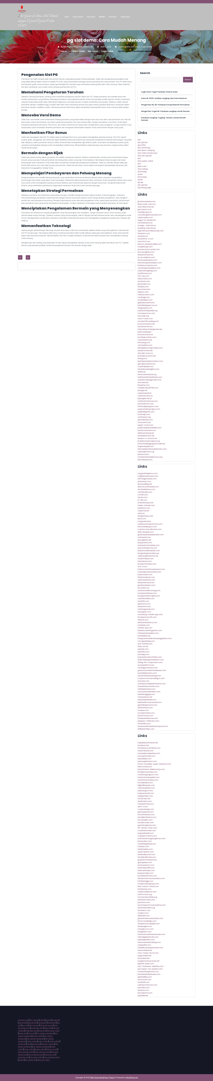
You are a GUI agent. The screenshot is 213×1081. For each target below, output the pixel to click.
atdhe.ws (142, 372)
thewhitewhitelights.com (148, 369)
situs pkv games (145, 155)
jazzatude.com (144, 284)
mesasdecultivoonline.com (149, 572)
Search (145, 73)
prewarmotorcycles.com (149, 249)
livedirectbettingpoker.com (150, 630)
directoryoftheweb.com (148, 486)
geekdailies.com (145, 977)
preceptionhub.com (146, 756)
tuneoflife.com (144, 723)
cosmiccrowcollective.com (149, 529)
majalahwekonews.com (148, 476)
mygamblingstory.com (148, 473)
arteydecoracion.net (147, 356)
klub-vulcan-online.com (148, 886)
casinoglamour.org (146, 451)
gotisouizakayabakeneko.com (151, 534)
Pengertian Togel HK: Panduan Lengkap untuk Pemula (165, 111)
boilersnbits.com (145, 574)
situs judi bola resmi (25, 1052)
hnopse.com (143, 710)
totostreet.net (144, 798)
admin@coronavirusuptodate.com (78, 46)
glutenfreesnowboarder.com (150, 918)
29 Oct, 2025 (105, 46)
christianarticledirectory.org (150, 457)
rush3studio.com (145, 492)
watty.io (141, 513)
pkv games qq (30, 1060)
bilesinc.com (143, 292)
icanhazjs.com (144, 414)
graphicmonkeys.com (147, 860)
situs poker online (145, 161)
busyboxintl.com (145, 542)
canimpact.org (144, 417)
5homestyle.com (145, 459)
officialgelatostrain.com (148, 937)
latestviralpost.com (146, 577)
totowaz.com (143, 681)
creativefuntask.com (147, 830)
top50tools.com (145, 273)
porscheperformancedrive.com (152, 905)
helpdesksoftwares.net (148, 742)
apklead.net (143, 995)
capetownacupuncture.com (150, 524)
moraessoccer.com (146, 313)
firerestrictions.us (145, 334)
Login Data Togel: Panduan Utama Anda (159, 92)
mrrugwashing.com (146, 641)
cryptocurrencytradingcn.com (151, 678)
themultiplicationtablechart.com (152, 449)
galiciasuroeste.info (146, 302)
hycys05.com (143, 588)
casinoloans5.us (144, 393)
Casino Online (78, 17)
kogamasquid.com (146, 446)
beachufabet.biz (145, 950)
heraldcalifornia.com (147, 857)
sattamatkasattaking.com (149, 942)
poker (140, 174)
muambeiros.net (145, 340)
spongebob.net (144, 540)
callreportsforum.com (147, 985)
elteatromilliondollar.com (149, 550)
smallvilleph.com (145, 300)
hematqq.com (23, 1057)
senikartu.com (144, 508)
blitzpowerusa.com (146, 582)
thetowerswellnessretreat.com (151, 934)
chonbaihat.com (145, 345)
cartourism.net (144, 422)
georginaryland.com (146, 364)
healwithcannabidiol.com (149, 923)
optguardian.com (145, 796)
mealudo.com (144, 625)
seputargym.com (145, 790)
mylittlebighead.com (147, 844)
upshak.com (143, 649)
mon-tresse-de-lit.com (148, 953)
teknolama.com (145, 561)
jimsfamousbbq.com (147, 201)
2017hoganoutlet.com (147, 478)
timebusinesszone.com (148, 718)
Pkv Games (91, 17)
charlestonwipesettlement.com (152, 683)
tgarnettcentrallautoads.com (151, 230)
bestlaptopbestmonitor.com (150, 361)
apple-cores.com (145, 425)
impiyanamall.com (146, 793)
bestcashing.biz (144, 332)
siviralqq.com (143, 654)
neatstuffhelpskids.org (147, 310)
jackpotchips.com (145, 873)
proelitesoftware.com (147, 875)
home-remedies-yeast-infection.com (154, 764)
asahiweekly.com (145, 849)
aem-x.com (143, 806)
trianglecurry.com (146, 929)
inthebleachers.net (146, 435)
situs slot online (43, 1060)
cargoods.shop (144, 521)
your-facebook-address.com (150, 966)
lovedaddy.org (144, 635)
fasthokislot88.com (146, 868)
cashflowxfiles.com (146, 598)
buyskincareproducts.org (149, 441)
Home (67, 17)
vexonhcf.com (144, 241)
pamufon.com (144, 902)
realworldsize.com (146, 558)
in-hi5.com (142, 500)
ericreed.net (143, 382)
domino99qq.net (145, 484)
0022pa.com (143, 286)
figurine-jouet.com (146, 963)
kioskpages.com (145, 926)
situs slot (47, 1028)
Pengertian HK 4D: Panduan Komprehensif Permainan (165, 105)
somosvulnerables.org (147, 897)
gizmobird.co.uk (144, 209)
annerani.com (144, 281)
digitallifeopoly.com (146, 785)
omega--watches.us (147, 225)
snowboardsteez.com (147, 593)
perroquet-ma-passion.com (150, 969)
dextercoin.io (143, 454)
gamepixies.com (145, 862)
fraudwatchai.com (146, 804)
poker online (37, 1036)
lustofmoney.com (145, 715)
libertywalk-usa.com (147, 204)
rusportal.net (143, 510)
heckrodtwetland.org (147, 374)
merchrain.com (144, 979)
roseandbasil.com (145, 366)
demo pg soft (52, 1049)
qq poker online (36, 1057)
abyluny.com (143, 990)
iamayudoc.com (145, 841)
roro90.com (143, 494)
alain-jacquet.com (146, 532)
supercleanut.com (146, 852)
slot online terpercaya (147, 153)
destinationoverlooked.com (150, 702)
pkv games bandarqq (45, 1033)
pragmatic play (37, 1028)
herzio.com (142, 497)
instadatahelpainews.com (149, 974)
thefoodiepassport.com (148, 406)
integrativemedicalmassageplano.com (155, 638)
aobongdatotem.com (147, 761)
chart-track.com (145, 318)
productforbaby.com (147, 564)
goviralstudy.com (145, 419)
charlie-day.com (145, 628)
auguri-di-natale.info (147, 220)
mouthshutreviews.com (148, 780)
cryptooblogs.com (146, 809)
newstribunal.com (145, 750)
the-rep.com (143, 276)
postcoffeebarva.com (147, 548)
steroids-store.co (145, 353)
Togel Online (125, 17)
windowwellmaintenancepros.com (153, 726)
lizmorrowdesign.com (147, 921)
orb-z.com (142, 566)
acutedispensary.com (147, 673)
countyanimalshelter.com (149, 691)
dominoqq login (144, 187)
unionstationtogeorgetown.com (152, 838)
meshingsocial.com (146, 609)
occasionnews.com (146, 713)
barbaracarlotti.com (147, 430)
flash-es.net (143, 646)
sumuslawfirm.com (146, 665)
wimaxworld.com (145, 326)
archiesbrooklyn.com (147, 337)
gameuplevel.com (146, 812)
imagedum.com (144, 931)
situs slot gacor (46, 1025)
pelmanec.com (144, 481)
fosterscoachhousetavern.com (151, 569)
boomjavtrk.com (145, 993)
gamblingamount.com (147, 705)
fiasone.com (143, 620)
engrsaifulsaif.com (146, 833)
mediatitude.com (145, 246)
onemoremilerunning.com (149, 590)
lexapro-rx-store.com (147, 438)
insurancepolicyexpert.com (150, 262)
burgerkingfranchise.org (148, 553)
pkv (139, 139)
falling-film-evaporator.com (150, 662)
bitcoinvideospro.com (147, 526)
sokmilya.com (144, 987)
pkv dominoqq (144, 147)
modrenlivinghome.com (148, 971)
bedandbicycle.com (146, 854)
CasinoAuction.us (145, 395)
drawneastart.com (146, 865)
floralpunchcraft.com (147, 617)
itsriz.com (142, 518)
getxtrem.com (144, 604)
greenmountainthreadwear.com (152, 670)
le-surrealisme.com (146, 257)
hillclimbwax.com (145, 707)
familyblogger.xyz (145, 881)
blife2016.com (144, 915)
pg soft (25, 1025)
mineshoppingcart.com (148, 774)
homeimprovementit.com (149, 748)
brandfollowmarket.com (148, 686)
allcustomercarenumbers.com (151, 878)
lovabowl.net (143, 745)
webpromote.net (145, 350)
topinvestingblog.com (147, 270)
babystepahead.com (147, 699)
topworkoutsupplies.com (149, 777)
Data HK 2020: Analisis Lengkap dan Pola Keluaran (164, 98)
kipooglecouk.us (145, 398)
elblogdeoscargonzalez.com (150, 348)
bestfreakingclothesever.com (151, 659)
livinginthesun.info (145, 516)
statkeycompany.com (147, 265)
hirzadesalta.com (145, 782)
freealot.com (143, 846)
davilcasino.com (145, 801)
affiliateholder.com (146, 729)
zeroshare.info (144, 289)
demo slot (142, 166)
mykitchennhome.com (148, 401)
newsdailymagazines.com (149, 753)
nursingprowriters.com (148, 667)
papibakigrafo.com (146, 411)
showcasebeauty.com (147, 260)
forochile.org (143, 316)
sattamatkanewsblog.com (149, 675)
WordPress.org (132, 1077)
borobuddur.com (145, 820)
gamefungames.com (147, 825)
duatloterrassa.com (146, 899)
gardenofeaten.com (146, 585)
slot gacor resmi (53, 1031)
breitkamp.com (144, 889)
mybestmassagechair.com (149, 380)
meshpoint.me (144, 537)
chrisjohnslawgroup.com (148, 883)
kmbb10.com (143, 601)
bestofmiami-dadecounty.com (151, 769)
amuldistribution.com (147, 817)
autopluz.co (143, 236)
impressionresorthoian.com (150, 657)
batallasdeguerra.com (147, 305)
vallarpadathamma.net (148, 556)
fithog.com (142, 358)
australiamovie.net (146, 207)
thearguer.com (144, 612)
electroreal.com (145, 766)
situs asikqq (143, 169)
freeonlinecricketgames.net (150, 329)
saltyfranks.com (145, 278)
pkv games (142, 142)
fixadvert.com (144, 233)
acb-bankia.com (145, 643)
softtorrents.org (145, 894)
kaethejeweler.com (146, 939)
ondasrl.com (143, 913)
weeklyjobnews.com (146, 689)
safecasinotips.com (146, 870)
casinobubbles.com (146, 788)
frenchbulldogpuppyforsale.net (151, 443)
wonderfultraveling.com (148, 321)
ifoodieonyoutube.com (147, 772)
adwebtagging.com (146, 694)
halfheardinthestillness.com (150, 377)
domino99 (56, 1020)
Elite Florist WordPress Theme (102, 1077)
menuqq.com (23, 1020)
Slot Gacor (113, 17)
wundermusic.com (146, 822)
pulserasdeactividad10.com (149, 427)
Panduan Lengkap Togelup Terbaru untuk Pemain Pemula (163, 119)
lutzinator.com (144, 910)
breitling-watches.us (147, 228)
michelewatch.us (145, 222)
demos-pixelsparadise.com (150, 244)
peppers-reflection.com (148, 721)
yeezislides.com (144, 758)
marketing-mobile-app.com (150, 614)
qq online (142, 145)
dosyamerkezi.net (145, 254)
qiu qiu (140, 182)
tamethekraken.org (146, 907)
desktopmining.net (146, 433)
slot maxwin (34, 1025)
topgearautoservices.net (149, 961)
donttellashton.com (146, 489)
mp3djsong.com (145, 212)
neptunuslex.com (145, 217)
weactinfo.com (144, 606)
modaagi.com (144, 297)
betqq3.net (142, 390)
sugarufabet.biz (144, 955)
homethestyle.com (146, 814)
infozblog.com (144, 342)
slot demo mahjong (146, 150)
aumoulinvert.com (146, 403)
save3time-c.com (145, 238)
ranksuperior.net (145, 697)
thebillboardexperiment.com (150, 947)
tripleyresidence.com (147, 891)
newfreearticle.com (146, 580)
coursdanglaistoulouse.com (150, 214)
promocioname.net (146, 324)
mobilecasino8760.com (148, 388)
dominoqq (142, 171)
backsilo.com (143, 651)
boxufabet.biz (144, 958)
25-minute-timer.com (147, 828)
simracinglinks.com (146, 252)
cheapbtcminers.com (147, 836)
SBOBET (102, 17)
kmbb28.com (143, 982)
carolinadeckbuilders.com (149, 268)
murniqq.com (50, 1054)
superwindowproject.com (149, 409)
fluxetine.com (144, 385)
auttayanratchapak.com (148, 545)
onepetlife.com (144, 945)
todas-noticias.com (146, 505)
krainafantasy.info (145, 502)
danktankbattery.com (147, 622)
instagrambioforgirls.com (149, 596)
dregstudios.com (145, 308)
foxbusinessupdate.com (148, 633)
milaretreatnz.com (146, 294)
